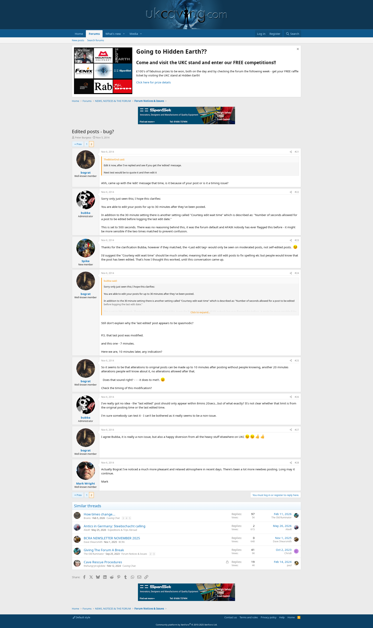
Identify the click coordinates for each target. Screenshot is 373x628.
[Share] (290, 152)
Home (79, 34)
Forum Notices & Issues (134, 553)
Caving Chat (113, 518)
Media (134, 34)
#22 (297, 192)
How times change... (99, 514)
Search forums (95, 40)
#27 (297, 429)
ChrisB (288, 553)
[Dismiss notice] (297, 49)
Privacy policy (268, 617)
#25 (297, 360)
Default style (82, 617)
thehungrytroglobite (94, 566)
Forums (94, 34)
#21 (297, 151)
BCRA (122, 542)
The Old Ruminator (281, 517)
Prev (79, 144)
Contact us (230, 617)
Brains (87, 518)
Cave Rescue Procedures (103, 562)
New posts (78, 40)
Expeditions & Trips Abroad (122, 530)
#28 (297, 462)
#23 (297, 240)
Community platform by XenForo (186, 624)
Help (282, 617)
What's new (113, 34)
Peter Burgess (83, 137)
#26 (297, 397)
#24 (297, 273)
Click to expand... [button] (200, 312)
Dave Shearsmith (93, 542)
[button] (124, 33)
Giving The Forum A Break (104, 550)
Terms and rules (249, 617)
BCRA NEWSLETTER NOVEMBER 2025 (112, 538)
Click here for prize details (153, 82)
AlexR (87, 530)
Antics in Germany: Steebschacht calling (114, 526)
